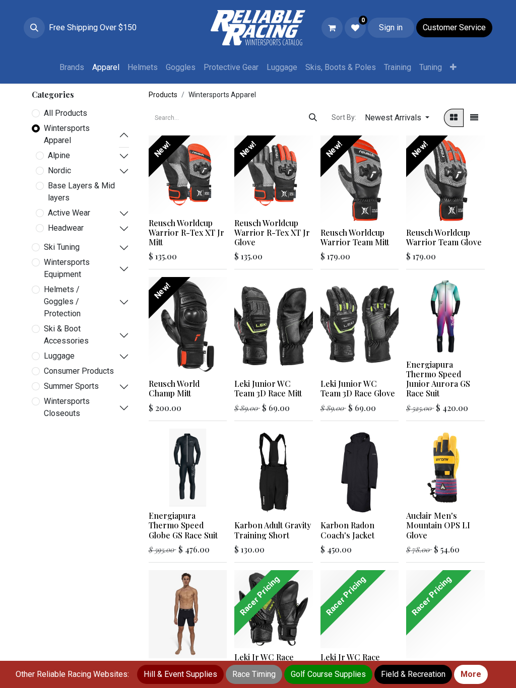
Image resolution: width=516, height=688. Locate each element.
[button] (34, 27)
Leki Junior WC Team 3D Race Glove (357, 388)
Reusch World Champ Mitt (174, 388)
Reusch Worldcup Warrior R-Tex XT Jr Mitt (186, 232)
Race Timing (254, 674)
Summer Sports (71, 386)
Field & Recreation (413, 674)
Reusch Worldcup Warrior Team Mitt (354, 237)
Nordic (59, 170)
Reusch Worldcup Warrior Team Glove (444, 237)
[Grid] (453, 117)
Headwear (66, 228)
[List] (474, 117)
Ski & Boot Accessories (66, 335)
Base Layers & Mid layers (81, 191)
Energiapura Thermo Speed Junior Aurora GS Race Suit (438, 379)
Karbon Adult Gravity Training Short (272, 530)
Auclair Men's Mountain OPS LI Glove (438, 525)
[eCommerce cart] (332, 27)
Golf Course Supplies (328, 674)
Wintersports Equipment (67, 268)
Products (163, 95)
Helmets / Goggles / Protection (62, 301)
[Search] (313, 117)
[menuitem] (71, 67)
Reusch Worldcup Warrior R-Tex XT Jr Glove (272, 232)
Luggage (59, 356)
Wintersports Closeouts (67, 407)
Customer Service (454, 27)
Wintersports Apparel (67, 134)
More (471, 674)
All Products (65, 113)
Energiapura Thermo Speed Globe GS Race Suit (183, 525)
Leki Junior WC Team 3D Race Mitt (268, 388)
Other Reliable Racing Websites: (72, 674)
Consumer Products (79, 371)
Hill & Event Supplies (180, 674)
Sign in (391, 27)
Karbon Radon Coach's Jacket (347, 530)
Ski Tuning (62, 247)
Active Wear (69, 213)
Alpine (59, 155)
